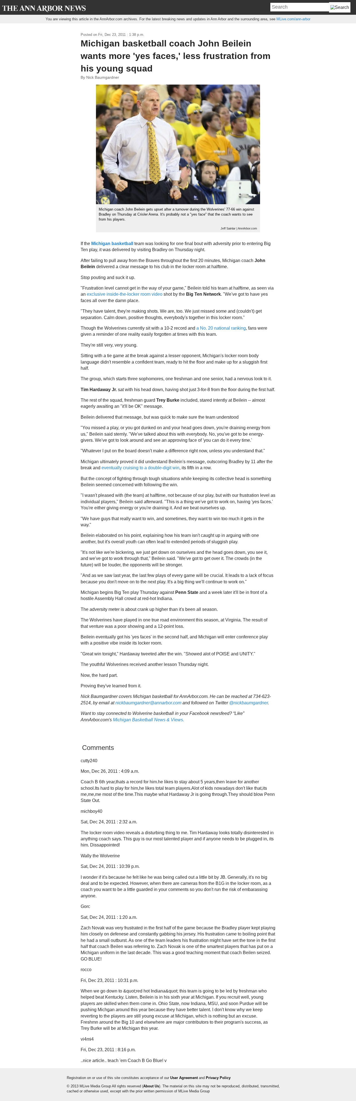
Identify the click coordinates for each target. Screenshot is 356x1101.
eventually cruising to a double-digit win (140, 467)
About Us (151, 1086)
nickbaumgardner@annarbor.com (148, 702)
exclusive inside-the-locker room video (124, 294)
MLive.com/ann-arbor (293, 19)
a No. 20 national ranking (221, 328)
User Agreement (184, 1078)
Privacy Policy (218, 1078)
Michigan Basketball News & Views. (148, 719)
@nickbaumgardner (248, 702)
